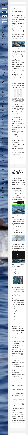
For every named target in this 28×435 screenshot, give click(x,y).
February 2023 (3, 119)
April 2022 (2, 127)
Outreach (2, 84)
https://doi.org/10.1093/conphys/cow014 (15, 364)
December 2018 (3, 160)
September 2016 (3, 182)
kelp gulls (16, 429)
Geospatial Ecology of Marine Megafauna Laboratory (3, 4)
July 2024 (2, 105)
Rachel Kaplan (5, 85)
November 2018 (3, 161)
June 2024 (2, 106)
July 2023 (2, 115)
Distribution (3, 65)
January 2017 (3, 179)
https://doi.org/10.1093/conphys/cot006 (15, 372)
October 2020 (3, 142)
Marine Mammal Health (3, 47)
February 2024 (3, 109)
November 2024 (3, 102)
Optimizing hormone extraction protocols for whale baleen (18, 8)
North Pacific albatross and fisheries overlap (4, 49)
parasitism (19, 429)
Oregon (5, 80)
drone (4, 65)
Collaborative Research (4, 62)
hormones (14, 429)
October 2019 (3, 152)
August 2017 (3, 173)
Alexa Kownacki (4, 59)
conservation (4, 63)
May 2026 (2, 91)
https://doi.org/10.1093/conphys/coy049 (15, 360)
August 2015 (3, 193)
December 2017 (3, 170)
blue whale (5, 60)
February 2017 (3, 178)
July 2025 (2, 97)
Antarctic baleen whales (3, 35)
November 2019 (3, 151)
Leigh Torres (3, 74)
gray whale (3, 70)
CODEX (2, 37)
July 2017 (2, 174)
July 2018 (2, 164)
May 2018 (2, 166)
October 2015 (3, 191)
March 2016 (3, 187)
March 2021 (3, 138)
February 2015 (3, 197)
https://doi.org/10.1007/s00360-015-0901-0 (15, 343)
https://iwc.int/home (13, 410)
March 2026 (3, 92)
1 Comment (15, 165)
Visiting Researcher (3, 56)
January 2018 (3, 169)
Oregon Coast (4, 81)
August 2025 (3, 96)
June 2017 (2, 175)
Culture (2, 39)
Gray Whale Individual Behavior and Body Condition (4, 44)
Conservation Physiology (3, 38)
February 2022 (3, 129)
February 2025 (3, 100)
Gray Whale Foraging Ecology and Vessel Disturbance (4, 42)
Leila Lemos (3, 75)
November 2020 (3, 141)
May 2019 (2, 156)
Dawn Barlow (3, 64)
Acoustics (2, 59)
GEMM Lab (4, 69)
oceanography (3, 80)
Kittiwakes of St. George (3, 46)
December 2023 (3, 111)
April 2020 (2, 147)
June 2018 (2, 165)
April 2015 (2, 196)
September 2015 (3, 192)
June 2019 (2, 155)
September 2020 (3, 143)
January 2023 (3, 120)
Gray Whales (4, 72)
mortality (17, 429)
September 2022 (3, 123)
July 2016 (2, 184)
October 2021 (3, 132)
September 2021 (3, 133)
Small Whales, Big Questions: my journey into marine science (4, 26)
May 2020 (2, 146)
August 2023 (3, 114)
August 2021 (3, 134)
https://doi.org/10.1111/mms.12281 (20, 412)
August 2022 (3, 124)
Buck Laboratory (20, 218)
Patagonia (21, 429)
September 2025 (3, 95)
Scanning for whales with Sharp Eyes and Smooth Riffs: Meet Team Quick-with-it (4, 29)
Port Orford (3, 85)
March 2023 (3, 118)
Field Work (3, 66)
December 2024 (3, 101)
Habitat (2, 73)
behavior (2, 60)
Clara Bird (3, 61)
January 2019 (3, 159)
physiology (23, 429)
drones (5, 65)
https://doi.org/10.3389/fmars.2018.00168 (18, 380)
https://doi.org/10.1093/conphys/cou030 (15, 376)
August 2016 (3, 183)
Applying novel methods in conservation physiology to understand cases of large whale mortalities (17, 172)
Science (3, 86)
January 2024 (3, 110)
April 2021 (2, 137)
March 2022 (3, 128)
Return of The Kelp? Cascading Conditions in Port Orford (4, 27)
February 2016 (3, 188)
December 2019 (3, 150)
